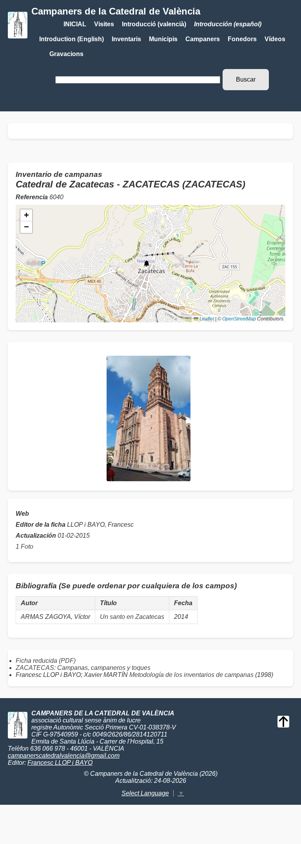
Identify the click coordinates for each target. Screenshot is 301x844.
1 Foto (24, 546)
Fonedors (242, 39)
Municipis (163, 39)
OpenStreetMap (239, 319)
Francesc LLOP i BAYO (59, 762)
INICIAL (74, 24)
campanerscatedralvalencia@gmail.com (64, 755)
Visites (104, 24)
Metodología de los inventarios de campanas (191, 674)
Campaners (202, 39)
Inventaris (126, 39)
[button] (146, 263)
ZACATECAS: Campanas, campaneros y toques (83, 667)
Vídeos (275, 39)
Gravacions (66, 54)
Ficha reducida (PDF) (46, 660)
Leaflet (206, 319)
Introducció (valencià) (154, 24)
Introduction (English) (71, 39)
